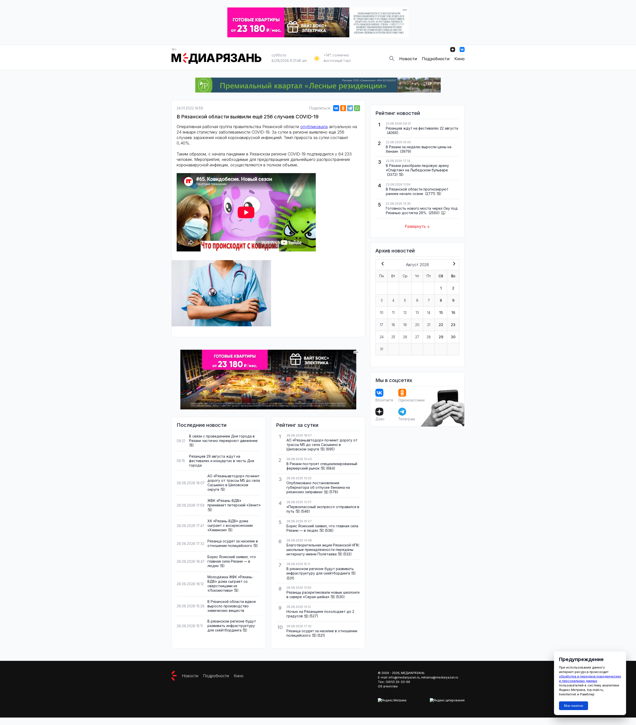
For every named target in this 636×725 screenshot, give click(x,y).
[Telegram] (350, 108)
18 (393, 325)
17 (381, 325)
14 (428, 312)
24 (382, 337)
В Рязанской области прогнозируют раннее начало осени (417, 191)
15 (441, 312)
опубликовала (314, 126)
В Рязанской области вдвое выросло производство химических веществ (231, 606)
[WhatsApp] (357, 108)
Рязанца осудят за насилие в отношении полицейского (232, 543)
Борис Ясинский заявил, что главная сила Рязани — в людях (231, 561)
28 (429, 337)
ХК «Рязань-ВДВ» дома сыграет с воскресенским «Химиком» (230, 525)
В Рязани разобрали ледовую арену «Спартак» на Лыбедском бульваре (417, 167)
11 (393, 312)
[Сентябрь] (453, 264)
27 (417, 337)
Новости (408, 58)
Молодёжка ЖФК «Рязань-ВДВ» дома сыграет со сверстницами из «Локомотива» (230, 583)
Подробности (435, 58)
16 (453, 312)
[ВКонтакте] (336, 108)
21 (428, 325)
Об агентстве (388, 686)
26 (405, 337)
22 (441, 325)
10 (381, 312)
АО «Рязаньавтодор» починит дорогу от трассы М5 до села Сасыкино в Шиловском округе (233, 482)
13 (417, 312)
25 (393, 337)
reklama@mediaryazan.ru (439, 677)
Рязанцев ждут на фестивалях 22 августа (422, 128)
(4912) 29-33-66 (398, 682)
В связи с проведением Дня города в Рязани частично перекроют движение (223, 438)
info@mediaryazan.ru (404, 677)
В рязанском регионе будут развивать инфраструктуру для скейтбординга (231, 625)
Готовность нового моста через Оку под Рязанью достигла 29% (422, 210)
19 (405, 325)
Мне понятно (573, 706)
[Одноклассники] (343, 108)
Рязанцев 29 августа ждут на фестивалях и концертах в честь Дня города (221, 460)
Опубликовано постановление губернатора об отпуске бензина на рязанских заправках (318, 487)
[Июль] (381, 264)
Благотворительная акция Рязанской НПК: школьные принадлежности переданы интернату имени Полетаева (323, 549)
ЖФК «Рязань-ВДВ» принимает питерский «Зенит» (234, 502)
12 (405, 312)
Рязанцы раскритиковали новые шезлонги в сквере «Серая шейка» (322, 594)
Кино (459, 58)
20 (417, 325)
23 (453, 325)
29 (441, 337)
